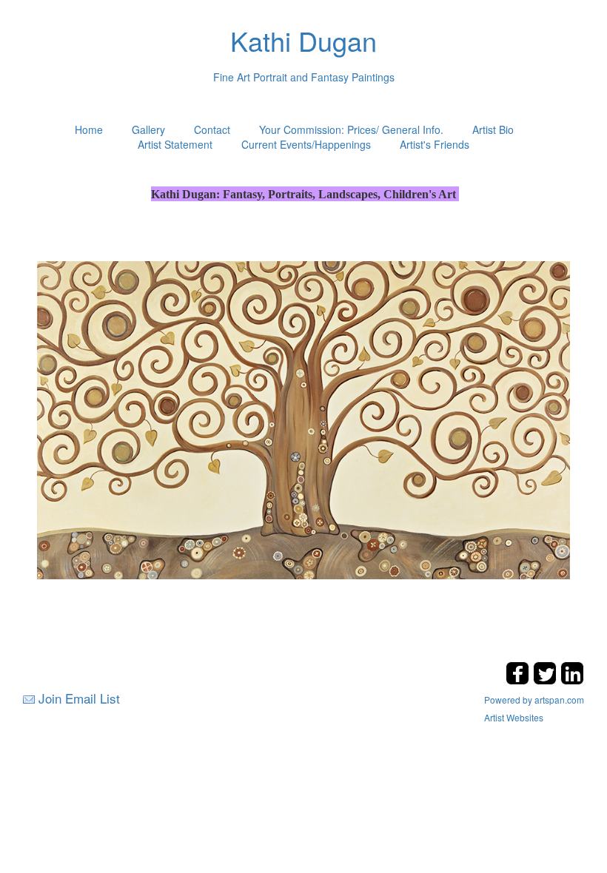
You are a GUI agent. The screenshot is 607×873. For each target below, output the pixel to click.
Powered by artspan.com (534, 699)
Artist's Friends (434, 144)
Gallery (148, 129)
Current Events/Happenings (306, 144)
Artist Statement (175, 144)
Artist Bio (493, 129)
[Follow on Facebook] (519, 680)
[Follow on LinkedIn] (572, 680)
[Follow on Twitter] (546, 680)
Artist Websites (513, 717)
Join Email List (79, 698)
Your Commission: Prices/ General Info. (351, 129)
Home (89, 129)
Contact (212, 129)
